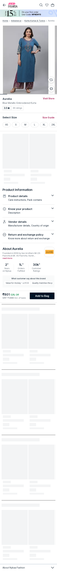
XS (6, 124)
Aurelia (7, 98)
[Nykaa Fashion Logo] (22, 5)
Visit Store (48, 98)
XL (44, 124)
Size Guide (48, 117)
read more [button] (7, 258)
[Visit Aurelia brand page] (49, 252)
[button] (4, 5)
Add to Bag (42, 295)
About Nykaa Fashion (14, 567)
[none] (28, 13)
